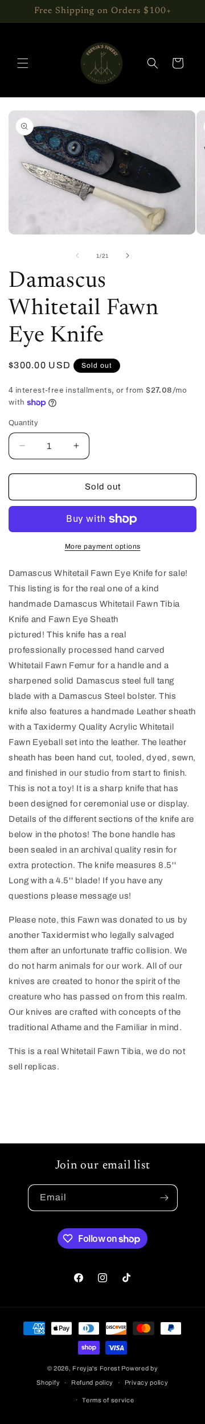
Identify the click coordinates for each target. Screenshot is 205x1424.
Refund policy (92, 1382)
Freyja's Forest (96, 1368)
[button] (22, 63)
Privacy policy (147, 1382)
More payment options (103, 546)
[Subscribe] (164, 1197)
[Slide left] (77, 255)
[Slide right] (127, 255)
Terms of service (108, 1400)
